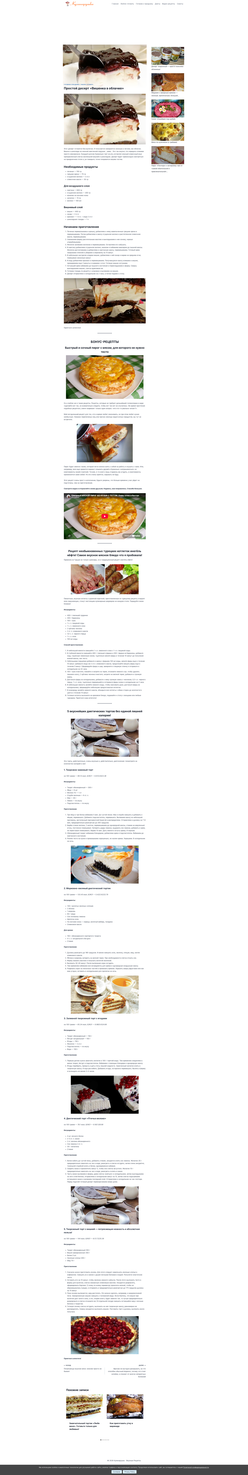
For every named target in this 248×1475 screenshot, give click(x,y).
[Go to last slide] (69, 1416)
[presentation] (84, 1406)
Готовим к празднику (144, 4)
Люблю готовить (127, 4)
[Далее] (140, 1416)
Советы (180, 4)
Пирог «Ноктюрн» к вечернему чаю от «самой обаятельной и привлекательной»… (167, 169)
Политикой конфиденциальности (196, 1467)
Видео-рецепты (168, 4)
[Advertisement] (124, 22)
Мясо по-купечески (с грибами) (164, 142)
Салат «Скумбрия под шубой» (163, 119)
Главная (115, 4)
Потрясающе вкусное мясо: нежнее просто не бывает (83, 1368)
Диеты (157, 4)
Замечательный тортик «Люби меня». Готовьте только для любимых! (84, 1426)
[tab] (100, 1439)
